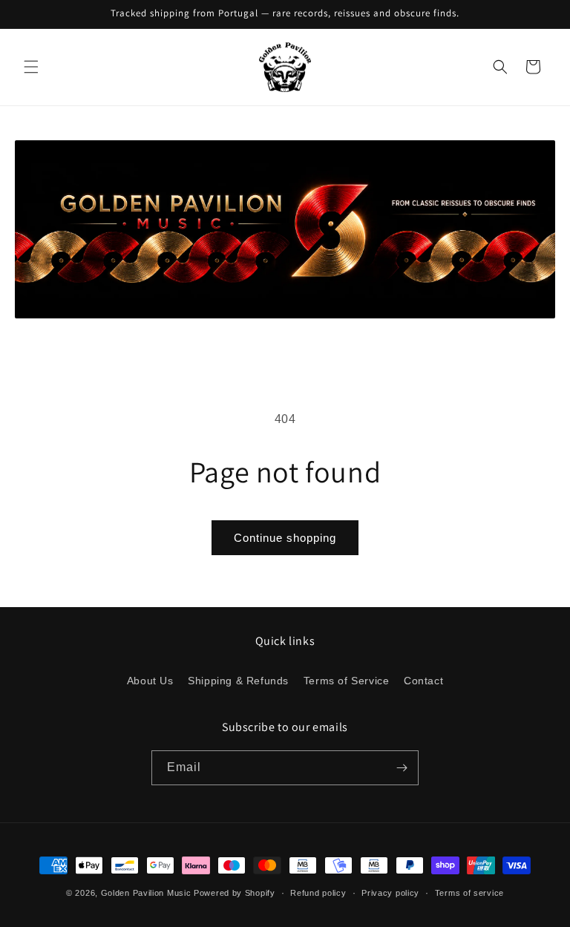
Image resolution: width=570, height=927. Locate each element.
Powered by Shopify (234, 892)
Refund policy (318, 892)
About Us (150, 681)
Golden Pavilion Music (146, 892)
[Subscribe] (401, 767)
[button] (31, 66)
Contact (423, 681)
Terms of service (469, 892)
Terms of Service (347, 681)
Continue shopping (285, 537)
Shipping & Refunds (238, 681)
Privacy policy (390, 892)
